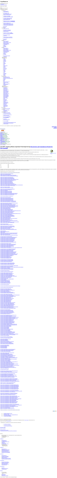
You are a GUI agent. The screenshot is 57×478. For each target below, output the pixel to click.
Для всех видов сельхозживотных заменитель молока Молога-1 (8, 379)
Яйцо (4, 74)
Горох (4, 58)
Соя (4, 72)
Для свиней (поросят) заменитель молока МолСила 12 (7, 239)
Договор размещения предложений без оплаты (9, 122)
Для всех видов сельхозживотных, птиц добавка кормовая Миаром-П (9, 385)
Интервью (4, 53)
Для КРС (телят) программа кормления (5, 174)
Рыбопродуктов (5, 84)
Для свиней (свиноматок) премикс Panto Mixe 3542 (7, 264)
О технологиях (5, 44)
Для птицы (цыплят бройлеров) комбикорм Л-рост (7, 319)
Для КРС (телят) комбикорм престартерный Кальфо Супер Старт (9, 193)
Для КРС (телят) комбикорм (4, 190)
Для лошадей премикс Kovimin (4, 369)
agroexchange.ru (2, 460)
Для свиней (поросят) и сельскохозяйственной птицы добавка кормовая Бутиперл (11, 247)
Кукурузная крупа (6, 89)
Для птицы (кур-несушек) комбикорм (5, 329)
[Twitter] (54, 411)
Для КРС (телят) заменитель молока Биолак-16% (6, 177)
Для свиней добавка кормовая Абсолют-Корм (6, 272)
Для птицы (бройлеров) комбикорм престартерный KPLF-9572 (8, 324)
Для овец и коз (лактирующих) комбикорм (6, 342)
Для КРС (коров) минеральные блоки (5, 234)
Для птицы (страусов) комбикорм (4, 335)
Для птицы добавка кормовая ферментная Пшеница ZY (7, 304)
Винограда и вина (5, 82)
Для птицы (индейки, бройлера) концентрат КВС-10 (7, 312)
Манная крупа (5, 90)
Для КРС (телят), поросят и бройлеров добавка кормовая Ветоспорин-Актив (10, 210)
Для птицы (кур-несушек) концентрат (5, 309)
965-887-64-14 (4, 474)
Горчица (5, 59)
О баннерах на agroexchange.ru (7, 114)
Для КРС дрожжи (2, 232)
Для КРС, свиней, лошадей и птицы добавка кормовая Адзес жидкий (9, 221)
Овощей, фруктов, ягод (6, 81)
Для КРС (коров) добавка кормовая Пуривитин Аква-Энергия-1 (8, 218)
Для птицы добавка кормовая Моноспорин (6, 299)
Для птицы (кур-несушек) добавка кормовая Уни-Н (7, 303)
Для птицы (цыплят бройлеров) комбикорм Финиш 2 (7, 322)
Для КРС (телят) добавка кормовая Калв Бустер (6, 209)
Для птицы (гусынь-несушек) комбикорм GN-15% (7, 333)
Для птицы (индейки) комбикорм (4, 327)
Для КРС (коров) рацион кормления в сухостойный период (8, 201)
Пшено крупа (5, 103)
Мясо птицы (5, 99)
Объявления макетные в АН (9, 21)
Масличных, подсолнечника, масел (8, 78)
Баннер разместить (4, 464)
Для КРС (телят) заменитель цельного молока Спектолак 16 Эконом (9, 179)
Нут (4, 64)
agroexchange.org (2, 466)
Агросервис (54, 126)
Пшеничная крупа (6, 102)
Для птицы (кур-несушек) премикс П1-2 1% (6, 289)
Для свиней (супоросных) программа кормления (6, 271)
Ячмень (5, 75)
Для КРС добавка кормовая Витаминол (5, 208)
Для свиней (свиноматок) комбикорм (5, 267)
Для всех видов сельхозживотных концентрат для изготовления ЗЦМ (9, 404)
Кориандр (5, 60)
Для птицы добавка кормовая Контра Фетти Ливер (7, 298)
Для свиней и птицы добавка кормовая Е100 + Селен (7, 275)
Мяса (4, 80)
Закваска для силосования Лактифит (5, 407)
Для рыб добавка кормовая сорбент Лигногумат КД (7, 352)
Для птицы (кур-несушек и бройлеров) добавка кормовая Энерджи (9, 306)
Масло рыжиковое (6, 95)
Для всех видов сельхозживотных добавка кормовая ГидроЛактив (9, 397)
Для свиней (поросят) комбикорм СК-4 (5, 256)
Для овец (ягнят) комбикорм (4, 339)
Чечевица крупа (6, 105)
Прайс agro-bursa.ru (5, 31)
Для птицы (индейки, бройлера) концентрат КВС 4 (7, 311)
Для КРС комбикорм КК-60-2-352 (4, 231)
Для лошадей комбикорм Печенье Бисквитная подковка (7, 373)
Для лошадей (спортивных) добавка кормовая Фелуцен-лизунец (8, 372)
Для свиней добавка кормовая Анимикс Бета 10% (6, 273)
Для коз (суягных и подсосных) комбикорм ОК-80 (7, 343)
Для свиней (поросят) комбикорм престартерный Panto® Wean (8, 254)
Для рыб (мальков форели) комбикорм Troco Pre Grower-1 (7, 355)
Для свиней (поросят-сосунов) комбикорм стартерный (7, 249)
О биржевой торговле (6, 51)
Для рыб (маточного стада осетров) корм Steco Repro (7, 366)
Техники (4, 85)
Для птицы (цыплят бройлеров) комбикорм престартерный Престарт (9, 317)
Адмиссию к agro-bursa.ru (7, 32)
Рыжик (4, 70)
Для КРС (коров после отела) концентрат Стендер (7, 228)
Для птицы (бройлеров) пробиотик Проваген (6, 336)
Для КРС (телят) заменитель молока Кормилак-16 (6, 180)
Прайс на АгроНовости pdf (7, 14)
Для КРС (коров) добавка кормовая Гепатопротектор (7, 211)
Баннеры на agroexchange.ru (5, 462)
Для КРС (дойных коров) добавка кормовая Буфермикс (7, 207)
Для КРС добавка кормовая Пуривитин (5, 217)
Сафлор (5, 71)
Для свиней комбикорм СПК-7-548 (5, 280)
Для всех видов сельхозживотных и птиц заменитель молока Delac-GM (9, 381)
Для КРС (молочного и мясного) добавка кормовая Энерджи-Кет (8, 220)
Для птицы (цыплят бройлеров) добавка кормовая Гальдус (8, 296)
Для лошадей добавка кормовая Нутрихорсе (6, 371)
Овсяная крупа (5, 100)
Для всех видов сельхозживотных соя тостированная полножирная (9, 406)
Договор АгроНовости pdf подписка (8, 23)
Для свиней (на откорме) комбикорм (5, 281)
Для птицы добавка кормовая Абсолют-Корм (6, 294)
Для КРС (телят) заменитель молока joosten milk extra (7, 183)
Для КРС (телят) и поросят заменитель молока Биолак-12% (8, 184)
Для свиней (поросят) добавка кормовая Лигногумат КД (7, 244)
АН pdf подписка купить (5, 443)
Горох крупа (5, 87)
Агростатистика (5, 111)
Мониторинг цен (4, 440)
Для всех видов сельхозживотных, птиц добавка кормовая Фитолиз (9, 387)
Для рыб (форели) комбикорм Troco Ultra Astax (6, 356)
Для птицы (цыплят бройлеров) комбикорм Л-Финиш (7, 321)
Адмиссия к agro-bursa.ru (3, 4)
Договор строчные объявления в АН (8, 24)
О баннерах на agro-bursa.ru (7, 30)
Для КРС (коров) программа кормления (5, 197)
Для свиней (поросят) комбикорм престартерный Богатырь (8, 252)
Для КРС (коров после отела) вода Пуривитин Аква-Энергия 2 (8, 233)
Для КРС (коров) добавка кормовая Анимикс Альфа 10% (7, 204)
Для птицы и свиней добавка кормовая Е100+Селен (11, 414)
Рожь (4, 69)
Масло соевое (5, 97)
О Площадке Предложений (7, 113)
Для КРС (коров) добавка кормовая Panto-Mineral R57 (7, 215)
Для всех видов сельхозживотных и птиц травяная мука (7, 391)
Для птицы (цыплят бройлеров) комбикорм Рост (6, 320)
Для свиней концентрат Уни (4, 278)
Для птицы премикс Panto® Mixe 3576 (5, 291)
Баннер (6, 117)
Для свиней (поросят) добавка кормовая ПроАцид (7, 245)
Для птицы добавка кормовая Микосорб (5, 300)
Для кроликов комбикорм (3, 346)
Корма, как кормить (6, 43)
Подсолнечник (5, 65)
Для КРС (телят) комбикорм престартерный (6, 191)
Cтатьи (4, 45)
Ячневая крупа (5, 106)
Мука (4, 98)
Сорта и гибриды (5, 49)
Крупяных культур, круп (6, 77)
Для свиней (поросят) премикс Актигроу (5, 243)
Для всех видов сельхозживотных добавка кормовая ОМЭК (8, 400)
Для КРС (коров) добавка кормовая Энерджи (6, 219)
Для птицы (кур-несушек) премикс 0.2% (5, 288)
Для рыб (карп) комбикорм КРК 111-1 (5, 358)
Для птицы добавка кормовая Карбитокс (5, 297)
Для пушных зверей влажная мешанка (5, 351)
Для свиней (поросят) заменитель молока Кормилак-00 (7, 238)
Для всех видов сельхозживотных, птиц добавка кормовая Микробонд (9, 386)
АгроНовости (1, 447)
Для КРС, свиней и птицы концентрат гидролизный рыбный (8, 229)
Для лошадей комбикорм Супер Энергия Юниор (6, 374)
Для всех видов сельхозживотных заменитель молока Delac (8, 380)
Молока (4, 79)
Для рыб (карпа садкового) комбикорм (5, 359)
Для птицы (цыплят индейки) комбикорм (5, 325)
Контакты (4, 27)
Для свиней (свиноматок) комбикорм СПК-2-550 (6, 268)
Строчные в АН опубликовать (6, 451)
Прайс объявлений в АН (6, 19)
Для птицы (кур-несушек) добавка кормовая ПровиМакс (7, 302)
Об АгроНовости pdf (6, 13)
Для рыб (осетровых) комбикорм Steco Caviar (6, 362)
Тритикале (5, 73)
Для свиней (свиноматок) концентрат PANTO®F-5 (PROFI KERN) (9, 265)
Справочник (5, 35)
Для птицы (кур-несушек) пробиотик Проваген (6, 337)
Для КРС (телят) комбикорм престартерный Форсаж (7, 194)
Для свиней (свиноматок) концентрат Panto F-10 (6, 266)
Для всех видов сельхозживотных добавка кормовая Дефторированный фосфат (10, 398)
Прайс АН (3, 442)
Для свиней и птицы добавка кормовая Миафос (6, 274)
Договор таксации (5, 123)
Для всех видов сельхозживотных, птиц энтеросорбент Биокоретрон (9, 390)
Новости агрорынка (6, 48)
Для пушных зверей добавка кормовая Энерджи (6, 350)
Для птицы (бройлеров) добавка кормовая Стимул (7, 307)
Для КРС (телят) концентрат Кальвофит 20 (6, 189)
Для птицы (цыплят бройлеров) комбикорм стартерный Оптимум (9, 318)
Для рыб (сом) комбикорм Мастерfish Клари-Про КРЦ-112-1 (8, 367)
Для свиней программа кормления (4, 270)
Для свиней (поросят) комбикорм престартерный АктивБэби (8, 251)
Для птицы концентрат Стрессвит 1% (5, 313)
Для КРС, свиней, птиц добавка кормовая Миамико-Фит (7, 382)
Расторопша (5, 68)
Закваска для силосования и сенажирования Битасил (7, 408)
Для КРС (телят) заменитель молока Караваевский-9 (7, 178)
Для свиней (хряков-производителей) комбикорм (6, 269)
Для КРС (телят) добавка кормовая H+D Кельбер (6, 187)
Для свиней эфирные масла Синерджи (5, 282)
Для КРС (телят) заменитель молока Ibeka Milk (6, 182)
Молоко (5, 63)
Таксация (3, 467)
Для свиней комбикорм (3, 279)
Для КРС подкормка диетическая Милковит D (6, 224)
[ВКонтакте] (53, 411)
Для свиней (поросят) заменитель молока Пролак (6, 241)
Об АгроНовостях (5, 11)
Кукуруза (5, 61)
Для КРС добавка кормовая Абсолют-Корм (6, 203)
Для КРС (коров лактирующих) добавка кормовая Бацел (7, 205)
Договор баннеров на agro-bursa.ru (7, 37)
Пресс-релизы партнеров (6, 55)
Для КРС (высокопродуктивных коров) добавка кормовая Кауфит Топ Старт (10, 213)
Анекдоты (4, 46)
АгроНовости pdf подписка (8, 16)
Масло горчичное (6, 91)
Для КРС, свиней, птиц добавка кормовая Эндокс (6, 383)
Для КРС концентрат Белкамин (8, 413)
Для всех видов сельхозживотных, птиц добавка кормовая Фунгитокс (9, 388)
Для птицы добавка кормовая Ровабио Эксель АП (7, 305)
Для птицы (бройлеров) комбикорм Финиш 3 (6, 323)
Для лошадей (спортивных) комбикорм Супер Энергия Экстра (8, 376)
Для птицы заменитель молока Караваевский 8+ (6, 287)
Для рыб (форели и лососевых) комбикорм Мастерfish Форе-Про (8, 357)
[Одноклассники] (55, 411)
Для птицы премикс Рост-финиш (4, 290)
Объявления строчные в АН (5, 449)
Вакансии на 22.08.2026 (5, 475)
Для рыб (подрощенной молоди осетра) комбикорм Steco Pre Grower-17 (9, 365)
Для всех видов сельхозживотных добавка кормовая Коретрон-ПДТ (9, 399)
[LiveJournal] (56, 411)
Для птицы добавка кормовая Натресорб (5, 301)
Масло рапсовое (6, 94)
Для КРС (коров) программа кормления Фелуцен (6, 199)
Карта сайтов (5, 26)
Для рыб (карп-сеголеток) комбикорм (5, 360)
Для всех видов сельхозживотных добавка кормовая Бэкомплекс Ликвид (10, 396)
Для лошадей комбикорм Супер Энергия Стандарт (7, 375)
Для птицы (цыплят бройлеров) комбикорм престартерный (8, 316)
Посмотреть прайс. (3, 427)
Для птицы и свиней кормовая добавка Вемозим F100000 (8, 308)
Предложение (6, 116)
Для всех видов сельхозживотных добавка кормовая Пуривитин (8, 402)
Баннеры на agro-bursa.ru (8, 33)
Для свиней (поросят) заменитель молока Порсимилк (7, 240)
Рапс (4, 67)
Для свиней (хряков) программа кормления (6, 261)
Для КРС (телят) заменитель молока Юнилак (6, 181)
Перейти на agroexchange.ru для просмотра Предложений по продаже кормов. (10, 172)
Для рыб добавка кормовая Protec (4, 353)
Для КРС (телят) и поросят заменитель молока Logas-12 (7, 185)
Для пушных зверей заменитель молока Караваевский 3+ (7, 349)
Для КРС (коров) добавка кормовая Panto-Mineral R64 (7, 216)
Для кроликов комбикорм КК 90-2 (4, 345)
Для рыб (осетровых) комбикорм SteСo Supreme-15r (7, 363)
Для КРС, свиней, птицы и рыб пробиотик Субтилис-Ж (7, 394)
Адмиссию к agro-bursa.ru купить (6, 458)
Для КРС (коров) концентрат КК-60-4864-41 (6, 227)
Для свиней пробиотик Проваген (4, 284)
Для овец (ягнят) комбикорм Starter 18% (5, 338)
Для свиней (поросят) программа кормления (6, 236)
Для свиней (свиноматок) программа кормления (6, 260)
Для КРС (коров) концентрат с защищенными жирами (7, 226)
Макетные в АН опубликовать (6, 452)
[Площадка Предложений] (2, 132)
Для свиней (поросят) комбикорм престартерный (6, 250)
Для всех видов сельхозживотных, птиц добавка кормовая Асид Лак (9, 384)
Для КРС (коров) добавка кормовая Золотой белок (7, 212)
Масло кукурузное (6, 92)
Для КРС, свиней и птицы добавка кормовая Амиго (7, 222)
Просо (4, 66)
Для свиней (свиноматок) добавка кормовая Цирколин (7, 263)
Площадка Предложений (6, 112)
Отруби (5, 101)
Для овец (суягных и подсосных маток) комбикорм (7, 341)
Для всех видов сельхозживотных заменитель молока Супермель (8, 378)
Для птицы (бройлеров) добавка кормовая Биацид (7, 295)
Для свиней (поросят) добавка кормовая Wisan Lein (7, 246)
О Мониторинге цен (6, 28)
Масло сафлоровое (6, 96)
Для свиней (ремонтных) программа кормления (6, 259)
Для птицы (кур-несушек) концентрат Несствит (6, 310)
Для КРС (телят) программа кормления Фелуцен (6, 173)
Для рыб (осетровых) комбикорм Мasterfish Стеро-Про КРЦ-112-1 (9, 361)
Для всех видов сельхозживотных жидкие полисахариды (7, 405)
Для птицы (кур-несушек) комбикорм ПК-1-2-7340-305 (7, 332)
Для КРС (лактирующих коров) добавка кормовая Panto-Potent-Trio (9, 206)
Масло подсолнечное (6, 93)
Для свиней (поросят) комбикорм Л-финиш (6, 257)
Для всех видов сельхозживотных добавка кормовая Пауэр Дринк (9, 401)
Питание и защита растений (7, 42)
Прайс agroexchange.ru (6, 115)
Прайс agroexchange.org (6, 119)
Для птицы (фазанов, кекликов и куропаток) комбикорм (7, 334)
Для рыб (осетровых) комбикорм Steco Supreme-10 (7, 364)
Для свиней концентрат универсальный (5, 277)
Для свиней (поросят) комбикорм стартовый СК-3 (7, 255)
